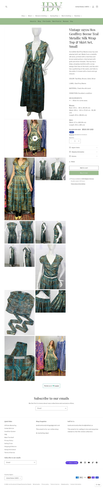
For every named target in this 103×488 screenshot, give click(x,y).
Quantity (71, 137)
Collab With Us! (9, 428)
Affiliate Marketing (10, 425)
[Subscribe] (65, 408)
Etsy (71, 21)
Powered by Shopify (26, 484)
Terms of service (55, 484)
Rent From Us (56, 21)
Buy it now (84, 173)
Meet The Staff (9, 437)
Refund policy (36, 484)
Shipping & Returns (10, 446)
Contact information (76, 484)
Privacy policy (45, 484)
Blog (39, 21)
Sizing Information (10, 449)
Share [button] (73, 161)
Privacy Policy (8, 440)
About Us (33, 21)
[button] (6, 7)
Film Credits (47, 21)
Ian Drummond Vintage (15, 484)
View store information (78, 183)
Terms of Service (9, 452)
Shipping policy (65, 484)
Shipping (71, 134)
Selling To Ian (8, 443)
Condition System (10, 431)
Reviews (65, 21)
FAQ (5, 434)
